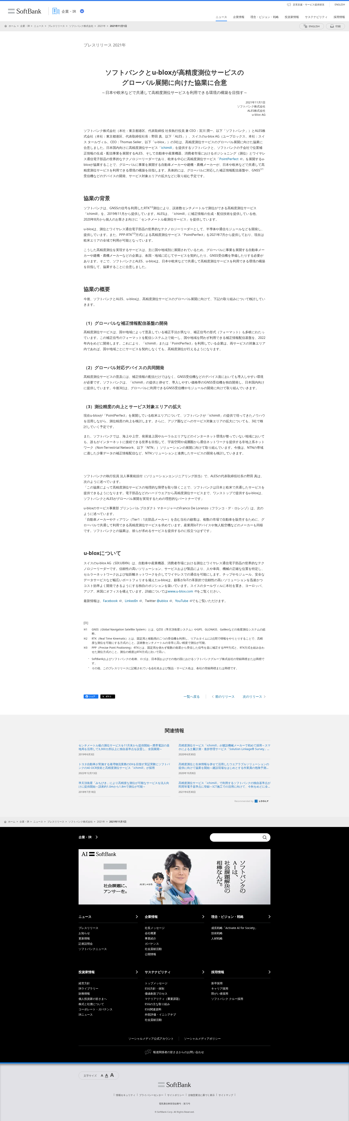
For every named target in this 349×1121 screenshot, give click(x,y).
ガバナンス (152, 944)
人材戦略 (217, 938)
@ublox (162, 601)
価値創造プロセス (156, 993)
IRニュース (86, 1014)
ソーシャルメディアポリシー (202, 1038)
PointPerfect (229, 159)
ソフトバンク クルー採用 (227, 999)
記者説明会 (86, 944)
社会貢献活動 (153, 949)
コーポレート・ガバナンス (95, 1009)
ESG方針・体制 (154, 988)
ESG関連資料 (153, 1009)
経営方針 (84, 983)
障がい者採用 (219, 993)
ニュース (39, 26)
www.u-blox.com (180, 591)
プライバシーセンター (151, 1095)
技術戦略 (217, 933)
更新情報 (84, 938)
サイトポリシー (175, 1095)
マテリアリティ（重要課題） (163, 999)
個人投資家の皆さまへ (93, 999)
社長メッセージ (155, 928)
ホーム (12, 26)
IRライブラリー (88, 988)
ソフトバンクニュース (93, 949)
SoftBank (24, 11)
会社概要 (150, 933)
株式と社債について (91, 1004)
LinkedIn (131, 601)
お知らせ (84, 933)
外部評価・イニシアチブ (160, 1014)
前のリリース (225, 696)
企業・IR (25, 26)
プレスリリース (56, 26)
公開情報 (150, 954)
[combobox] (235, 837)
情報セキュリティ (125, 1095)
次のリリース (252, 696)
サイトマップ (226, 1095)
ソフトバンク (174, 1084)
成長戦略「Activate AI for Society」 (234, 928)
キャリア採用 (219, 988)
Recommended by (244, 801)
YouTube (181, 601)
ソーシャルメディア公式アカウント (151, 1038)
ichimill (166, 147)
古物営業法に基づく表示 (201, 1095)
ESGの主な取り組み (157, 1004)
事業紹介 (150, 938)
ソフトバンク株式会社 (81, 26)
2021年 (102, 26)
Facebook (110, 601)
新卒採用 (217, 983)
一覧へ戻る (192, 696)
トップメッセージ (156, 983)
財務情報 (84, 993)
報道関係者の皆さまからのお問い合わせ (178, 1052)
